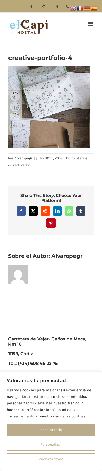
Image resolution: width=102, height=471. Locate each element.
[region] (51, 421)
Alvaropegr (23, 158)
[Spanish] (94, 7)
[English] (73, 7)
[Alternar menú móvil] (91, 24)
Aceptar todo (51, 429)
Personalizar (51, 444)
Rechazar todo (51, 459)
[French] (80, 7)
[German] (87, 7)
